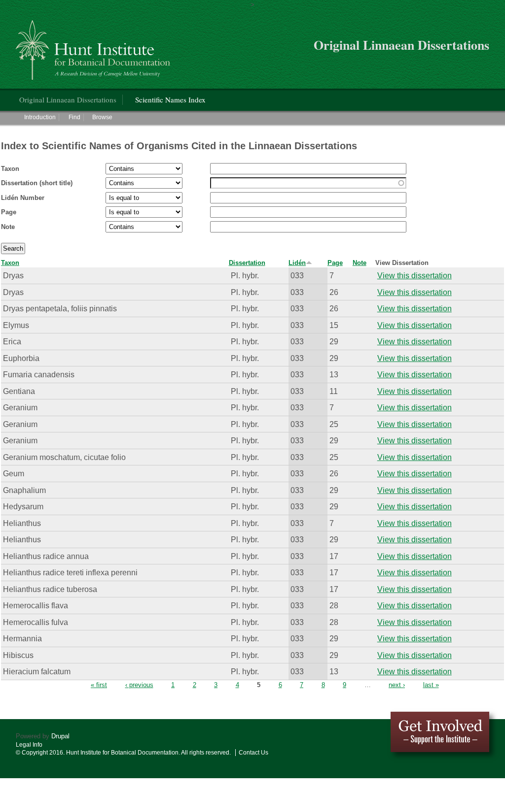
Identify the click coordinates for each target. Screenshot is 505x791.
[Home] (94, 46)
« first (99, 685)
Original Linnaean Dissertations (67, 99)
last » (431, 685)
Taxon (10, 168)
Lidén (297, 262)
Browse (102, 117)
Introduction (40, 117)
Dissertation (247, 262)
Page (8, 212)
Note (8, 227)
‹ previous (139, 685)
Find (74, 117)
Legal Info (29, 744)
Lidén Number (22, 197)
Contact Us (253, 752)
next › (397, 685)
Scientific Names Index (170, 99)
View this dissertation (414, 275)
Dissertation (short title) (36, 183)
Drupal (60, 736)
